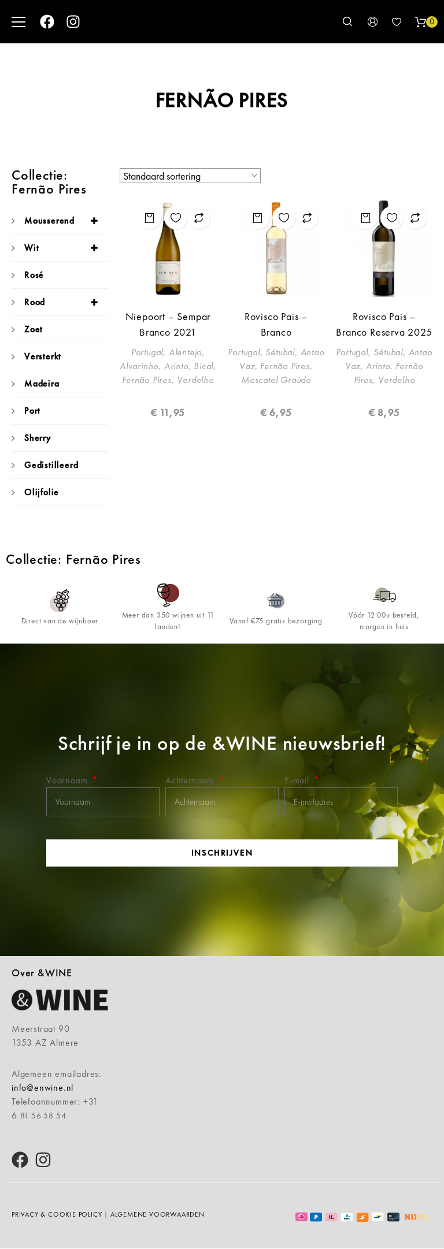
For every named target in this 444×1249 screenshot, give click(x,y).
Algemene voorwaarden (157, 1214)
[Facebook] (47, 22)
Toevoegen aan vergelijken (198, 217)
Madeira (42, 383)
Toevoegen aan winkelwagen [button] (149, 217)
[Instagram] (73, 22)
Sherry (37, 438)
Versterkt (42, 356)
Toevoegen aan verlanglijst (175, 217)
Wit (31, 247)
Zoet (33, 329)
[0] (420, 22)
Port (32, 410)
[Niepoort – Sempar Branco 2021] (168, 248)
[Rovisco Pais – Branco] (276, 248)
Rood (34, 302)
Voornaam (68, 780)
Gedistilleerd (51, 465)
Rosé (34, 275)
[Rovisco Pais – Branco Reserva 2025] (384, 248)
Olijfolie (41, 492)
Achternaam (191, 780)
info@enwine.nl (42, 1087)
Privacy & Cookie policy (57, 1214)
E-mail (298, 780)
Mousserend (49, 220)
